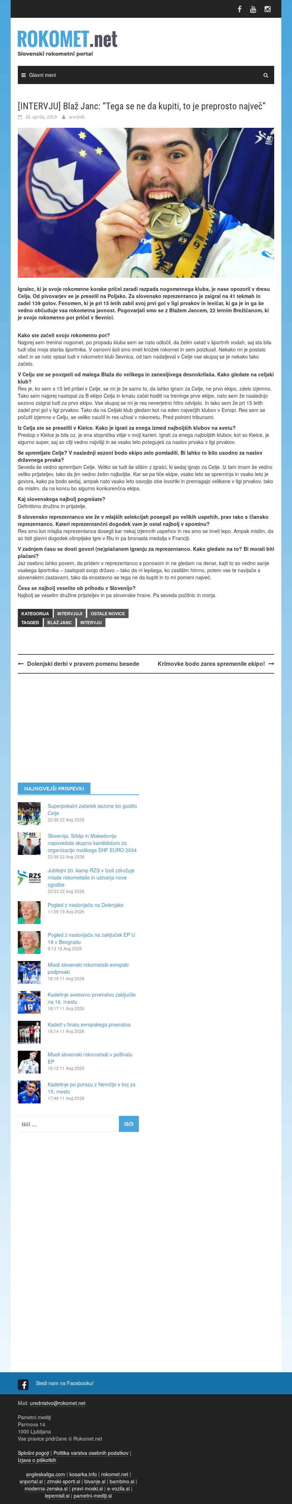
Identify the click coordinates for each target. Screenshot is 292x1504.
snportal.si (31, 1481)
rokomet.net (114, 1474)
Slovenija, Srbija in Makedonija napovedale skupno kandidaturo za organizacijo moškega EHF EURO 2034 (92, 842)
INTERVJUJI (69, 613)
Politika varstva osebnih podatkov (91, 1452)
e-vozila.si (118, 1488)
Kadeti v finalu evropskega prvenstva (89, 1024)
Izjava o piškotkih (37, 1459)
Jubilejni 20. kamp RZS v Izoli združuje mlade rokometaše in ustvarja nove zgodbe (91, 877)
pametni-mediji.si (93, 1495)
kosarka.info (83, 1474)
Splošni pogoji (33, 1452)
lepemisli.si (57, 1495)
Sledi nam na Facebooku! (65, 1382)
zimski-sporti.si (63, 1481)
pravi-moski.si (87, 1488)
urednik (77, 117)
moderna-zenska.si (46, 1488)
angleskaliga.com (45, 1474)
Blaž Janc (59, 622)
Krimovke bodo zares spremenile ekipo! (211, 663)
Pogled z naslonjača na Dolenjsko (86, 904)
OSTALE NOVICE (108, 613)
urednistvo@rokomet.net (57, 1402)
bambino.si (122, 1481)
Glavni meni (42, 74)
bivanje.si (94, 1481)
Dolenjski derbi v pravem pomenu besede (83, 663)
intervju (91, 622)
